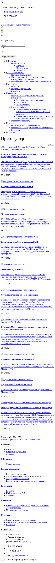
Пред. (11, 439)
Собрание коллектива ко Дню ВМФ (17, 359)
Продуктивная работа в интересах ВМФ (19, 242)
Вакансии (15, 130)
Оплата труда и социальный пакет (26, 125)
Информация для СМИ (21, 89)
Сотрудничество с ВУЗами (23, 79)
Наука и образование (15, 72)
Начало (4, 439)
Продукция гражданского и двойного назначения (27, 505)
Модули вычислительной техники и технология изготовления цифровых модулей (33, 111)
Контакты (10, 132)
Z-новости (15, 91)
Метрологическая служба (22, 121)
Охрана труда (22, 68)
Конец (32, 439)
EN (3, 3)
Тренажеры (21, 102)
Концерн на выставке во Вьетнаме (17, 187)
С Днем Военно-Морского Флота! (16, 384)
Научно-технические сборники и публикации (31, 82)
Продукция (11, 93)
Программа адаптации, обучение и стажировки (32, 128)
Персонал (10, 123)
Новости (15, 86)
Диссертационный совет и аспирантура (28, 77)
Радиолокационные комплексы (30, 100)
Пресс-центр (11, 84)
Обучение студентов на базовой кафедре (19, 295)
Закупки (20, 66)
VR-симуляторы (23, 105)
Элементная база (18, 107)
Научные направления (21, 75)
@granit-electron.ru (13, 12)
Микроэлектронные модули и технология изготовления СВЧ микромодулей (34, 117)
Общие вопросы (18, 63)
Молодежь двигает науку (12, 214)
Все (38, 439)
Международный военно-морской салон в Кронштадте (26, 408)
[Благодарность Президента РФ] (2, 27)
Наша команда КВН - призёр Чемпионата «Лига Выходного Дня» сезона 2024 (23, 155)
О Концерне (11, 61)
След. (26, 439)
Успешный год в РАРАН (12, 269)
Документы (21, 70)
